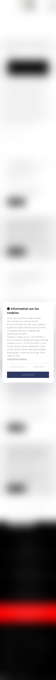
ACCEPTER (28, 374)
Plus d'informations (17, 358)
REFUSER (38, 366)
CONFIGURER (17, 366)
